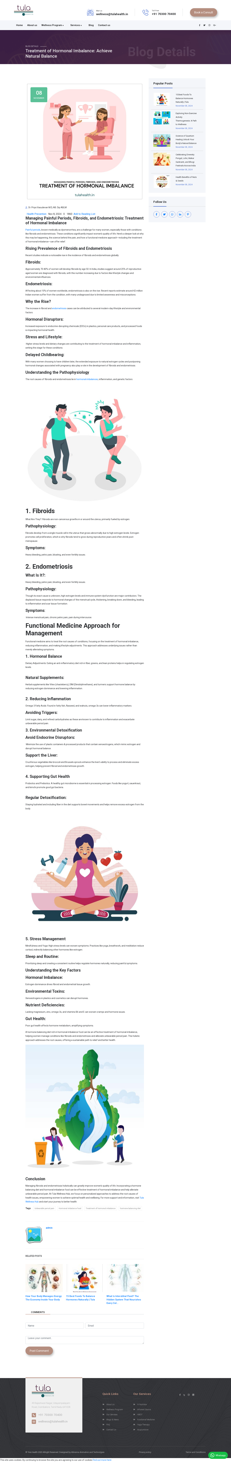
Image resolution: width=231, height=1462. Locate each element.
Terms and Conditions (196, 1452)
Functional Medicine (146, 1419)
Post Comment (39, 1350)
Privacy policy (145, 1452)
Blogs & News (112, 1419)
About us (32, 25)
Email (88, 1319)
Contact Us (111, 1429)
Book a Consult (203, 12)
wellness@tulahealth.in (112, 14)
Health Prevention (36, 213)
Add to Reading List (84, 213)
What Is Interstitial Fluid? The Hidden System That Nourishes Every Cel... (124, 1300)
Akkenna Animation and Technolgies (87, 1452)
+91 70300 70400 (164, 14)
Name (28, 1319)
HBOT (139, 1414)
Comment (30, 1332)
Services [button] (75, 25)
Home (19, 25)
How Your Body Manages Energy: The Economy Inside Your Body (43, 1298)
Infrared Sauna (144, 1409)
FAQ (108, 1424)
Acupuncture (142, 1429)
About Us (110, 1404)
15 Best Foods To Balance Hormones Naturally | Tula (80, 1298)
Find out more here (102, 1460)
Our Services (112, 1414)
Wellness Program (52, 25)
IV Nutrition (142, 1404)
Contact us (104, 25)
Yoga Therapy (143, 1424)
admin (49, 1228)
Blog (91, 25)
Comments (38, 1312)
